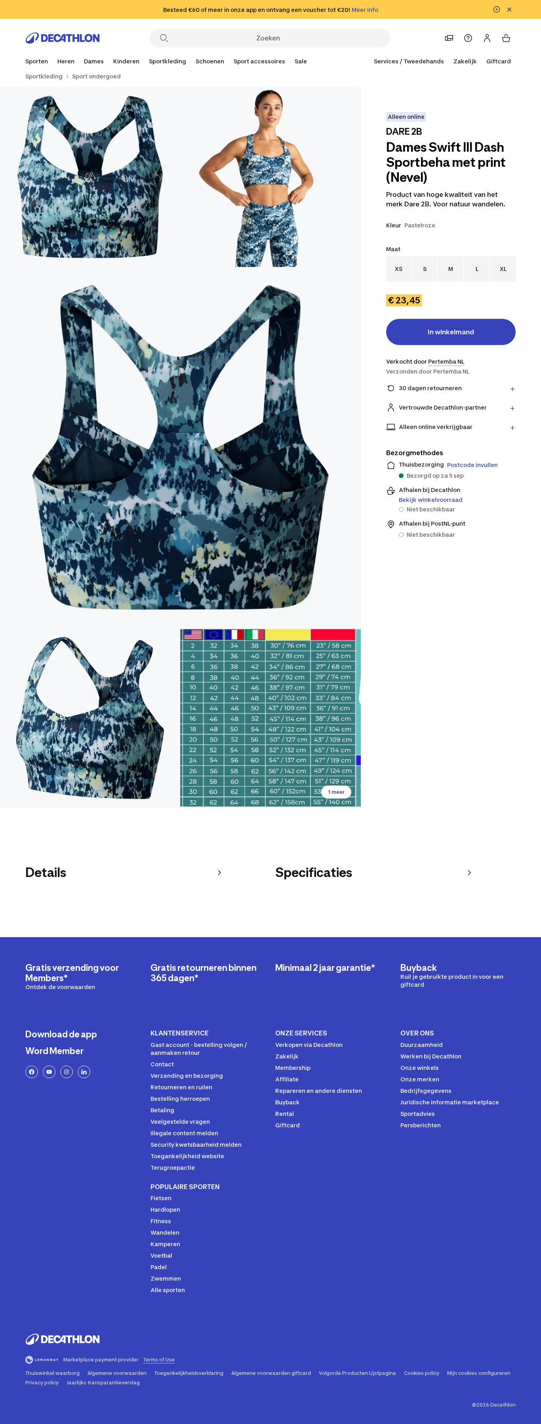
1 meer (336, 792)
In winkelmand (451, 332)
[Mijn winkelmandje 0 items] (506, 38)
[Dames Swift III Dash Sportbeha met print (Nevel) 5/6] (270, 718)
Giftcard (498, 61)
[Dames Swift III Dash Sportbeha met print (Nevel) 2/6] (90, 177)
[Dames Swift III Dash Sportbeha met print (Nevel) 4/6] (90, 718)
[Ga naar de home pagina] (62, 38)
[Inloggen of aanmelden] (487, 38)
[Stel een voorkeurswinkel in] (449, 38)
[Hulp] (468, 38)
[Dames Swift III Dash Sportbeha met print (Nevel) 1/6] (270, 177)
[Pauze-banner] (496, 9)
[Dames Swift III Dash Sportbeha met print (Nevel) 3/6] (180, 447)
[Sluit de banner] (509, 9)
